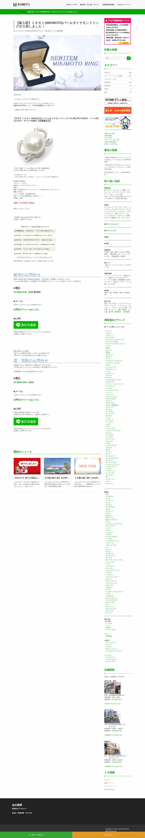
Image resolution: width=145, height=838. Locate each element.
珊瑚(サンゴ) (115, 217)
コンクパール (125, 217)
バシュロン (109, 568)
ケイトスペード (111, 367)
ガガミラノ (109, 515)
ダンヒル (109, 409)
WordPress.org (109, 789)
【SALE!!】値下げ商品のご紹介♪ (27, 478)
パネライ (109, 572)
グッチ (108, 358)
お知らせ (107, 72)
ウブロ (108, 498)
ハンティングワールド (113, 430)
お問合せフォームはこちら (26, 309)
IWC (107, 494)
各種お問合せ (108, 835)
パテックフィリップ (112, 570)
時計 (107, 237)
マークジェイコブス (112, 464)
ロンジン (109, 613)
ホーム (16, 12)
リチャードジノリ (112, 649)
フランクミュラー (112, 583)
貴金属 (108, 188)
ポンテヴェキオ (111, 462)
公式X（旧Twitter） (110, 142)
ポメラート (109, 460)
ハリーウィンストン (112, 577)
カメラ (108, 263)
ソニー (108, 625)
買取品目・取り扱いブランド (89, 4)
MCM (107, 348)
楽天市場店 (108, 135)
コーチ (108, 371)
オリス (108, 513)
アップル (109, 623)
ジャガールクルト (112, 536)
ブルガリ (109, 447)
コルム (108, 530)
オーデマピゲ (110, 507)
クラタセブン (20, 31)
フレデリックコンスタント (115, 591)
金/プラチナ (108, 190)
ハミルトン (109, 574)
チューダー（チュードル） (115, 560)
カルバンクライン (112, 519)
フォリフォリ (110, 439)
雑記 (105, 92)
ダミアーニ (109, 407)
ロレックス (109, 610)
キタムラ (109, 356)
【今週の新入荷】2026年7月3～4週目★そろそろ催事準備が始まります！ (87, 478)
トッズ (108, 418)
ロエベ (108, 481)
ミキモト (109, 468)
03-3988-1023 (20, 382)
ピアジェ (109, 433)
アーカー (109, 331)
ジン (107, 547)
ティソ (108, 564)
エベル (108, 502)
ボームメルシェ (111, 598)
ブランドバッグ (111, 230)
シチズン (109, 534)
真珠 (116, 213)
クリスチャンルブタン (113, 363)
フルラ (108, 449)
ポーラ (108, 454)
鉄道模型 (127, 312)
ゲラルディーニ (111, 369)
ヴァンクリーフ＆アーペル (115, 339)
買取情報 (107, 85)
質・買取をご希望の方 (36, 835)
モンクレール (110, 661)
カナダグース (110, 657)
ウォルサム (109, 496)
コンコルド (109, 532)
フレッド (109, 452)
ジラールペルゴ (111, 545)
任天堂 (108, 627)
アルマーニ (109, 335)
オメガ (108, 509)
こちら (27, 209)
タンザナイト (111, 215)
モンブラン (109, 475)
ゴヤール (109, 375)
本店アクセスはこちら (113, 704)
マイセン (109, 647)
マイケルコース (111, 466)
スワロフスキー (111, 399)
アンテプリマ (110, 337)
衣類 (107, 243)
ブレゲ (108, 589)
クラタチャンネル (110, 79)
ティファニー (110, 413)
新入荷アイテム (50, 31)
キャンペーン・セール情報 (113, 76)
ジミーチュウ (110, 386)
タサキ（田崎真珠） (112, 405)
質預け (106, 89)
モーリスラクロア (112, 600)
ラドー (108, 604)
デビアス (109, 416)
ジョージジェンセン (112, 390)
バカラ (108, 424)
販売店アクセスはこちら (114, 735)
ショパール (109, 394)
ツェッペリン (110, 562)
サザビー (109, 377)
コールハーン (110, 373)
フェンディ (109, 437)
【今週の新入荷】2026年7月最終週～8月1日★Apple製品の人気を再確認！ (57, 478)
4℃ (107, 477)
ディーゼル (109, 411)
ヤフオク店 (108, 137)
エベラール (109, 500)
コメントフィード (110, 786)
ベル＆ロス (109, 596)
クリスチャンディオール (114, 361)
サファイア (118, 207)
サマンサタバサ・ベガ (113, 380)
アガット (109, 333)
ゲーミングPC (110, 630)
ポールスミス (110, 456)
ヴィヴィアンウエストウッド (115, 344)
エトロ (108, 346)
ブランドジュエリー (112, 224)
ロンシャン (109, 483)
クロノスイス (110, 526)
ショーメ (109, 392)
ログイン (107, 780)
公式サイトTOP (71, 4)
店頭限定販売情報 (108, 4)
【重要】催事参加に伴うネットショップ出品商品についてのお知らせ (117, 158)
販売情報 (22, 12)
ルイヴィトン (110, 479)
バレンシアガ (110, 428)
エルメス (109, 350)
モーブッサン (110, 473)
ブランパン (109, 585)
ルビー (126, 207)
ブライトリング (111, 581)
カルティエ (109, 354)
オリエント (109, 511)
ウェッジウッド (111, 642)
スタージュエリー (112, 397)
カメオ (121, 213)
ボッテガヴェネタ (112, 458)
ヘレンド (109, 644)
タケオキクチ (110, 403)
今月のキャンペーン (124, 4)
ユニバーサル (110, 602)
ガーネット (121, 215)
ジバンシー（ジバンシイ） (115, 384)
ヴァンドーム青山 (112, 341)
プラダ (108, 443)
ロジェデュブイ (111, 608)
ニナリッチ (109, 420)
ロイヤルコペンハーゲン (114, 651)
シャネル (109, 388)
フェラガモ (109, 435)
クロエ (108, 365)
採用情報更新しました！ (112, 172)
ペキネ (108, 594)
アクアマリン (111, 211)
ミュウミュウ (110, 471)
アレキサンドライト (118, 209)
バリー (108, 426)
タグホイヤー (110, 553)
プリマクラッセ (111, 445)
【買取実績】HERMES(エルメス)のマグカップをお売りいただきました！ (117, 166)
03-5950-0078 (116, 762)
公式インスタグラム (111, 144)
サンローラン (110, 382)
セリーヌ (109, 401)
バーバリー (109, 422)
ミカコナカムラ (111, 659)
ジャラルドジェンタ (112, 541)
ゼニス (108, 551)
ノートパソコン (117, 275)
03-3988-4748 (20, 292)
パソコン (107, 275)
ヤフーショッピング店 (111, 140)
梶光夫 (108, 352)
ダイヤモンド (108, 207)
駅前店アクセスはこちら (114, 766)
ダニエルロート (111, 555)
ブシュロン (109, 441)
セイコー (109, 549)
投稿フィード (108, 783)
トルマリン (121, 211)
